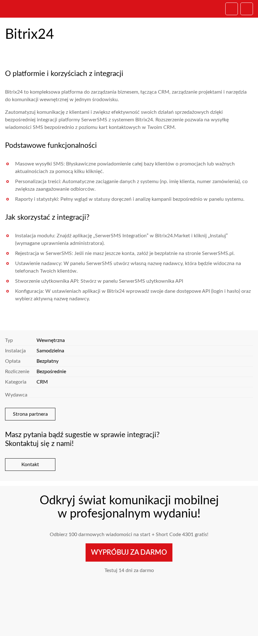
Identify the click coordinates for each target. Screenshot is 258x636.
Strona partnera (30, 414)
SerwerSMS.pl (30, 9)
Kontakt (30, 464)
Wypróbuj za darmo (129, 552)
